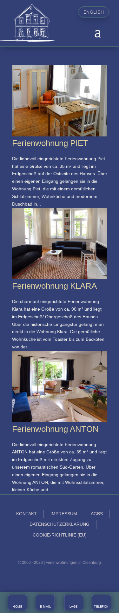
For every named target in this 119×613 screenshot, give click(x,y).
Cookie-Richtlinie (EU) (60, 534)
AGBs (97, 513)
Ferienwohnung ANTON (55, 429)
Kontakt (26, 513)
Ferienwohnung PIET (50, 143)
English (93, 12)
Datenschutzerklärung (59, 524)
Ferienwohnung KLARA (54, 286)
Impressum (63, 513)
